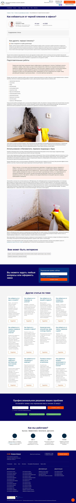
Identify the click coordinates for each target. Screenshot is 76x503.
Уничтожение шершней (11, 483)
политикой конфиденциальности (52, 276)
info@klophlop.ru (59, 3)
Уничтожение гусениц (27, 488)
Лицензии (24, 7)
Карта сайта (43, 464)
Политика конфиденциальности (28, 500)
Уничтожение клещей (11, 474)
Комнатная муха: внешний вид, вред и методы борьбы (46, 329)
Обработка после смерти (43, 471)
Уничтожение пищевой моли (12, 491)
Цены (19, 7)
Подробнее (13, 321)
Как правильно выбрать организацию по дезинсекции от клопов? (61, 362)
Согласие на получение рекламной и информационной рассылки (45, 500)
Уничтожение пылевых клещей (31, 253)
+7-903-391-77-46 (58, 1)
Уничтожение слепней (27, 486)
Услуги (14, 7)
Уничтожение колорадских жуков (29, 477)
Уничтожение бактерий (43, 472)
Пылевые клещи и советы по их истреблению (45, 360)
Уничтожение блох (10, 476)
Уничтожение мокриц (27, 471)
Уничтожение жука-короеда (12, 480)
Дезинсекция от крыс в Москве (44, 253)
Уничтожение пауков (27, 483)
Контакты (36, 7)
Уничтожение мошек (27, 482)
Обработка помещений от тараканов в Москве (17, 256)
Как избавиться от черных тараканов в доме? (61, 329)
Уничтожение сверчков (27, 479)
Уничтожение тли (26, 480)
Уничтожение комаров (11, 485)
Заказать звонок (69, 2)
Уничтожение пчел (10, 488)
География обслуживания (33, 464)
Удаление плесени (42, 474)
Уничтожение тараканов (11, 473)
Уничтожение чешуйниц (11, 489)
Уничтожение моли (10, 479)
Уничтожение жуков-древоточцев (29, 474)
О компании (9, 7)
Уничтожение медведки (27, 473)
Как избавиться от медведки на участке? (29, 300)
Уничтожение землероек (59, 475)
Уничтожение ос (10, 482)
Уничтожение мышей (59, 471)
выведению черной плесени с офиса (15, 242)
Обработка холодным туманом (28, 491)
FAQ (31, 7)
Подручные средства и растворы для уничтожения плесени (12, 362)
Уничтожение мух (10, 486)
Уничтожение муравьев (11, 477)
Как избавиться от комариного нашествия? (61, 300)
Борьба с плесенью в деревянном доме (15, 253)
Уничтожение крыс (58, 472)
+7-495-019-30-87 (58, 2)
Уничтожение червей (27, 476)
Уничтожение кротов (59, 474)
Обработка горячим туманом (28, 489)
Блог (28, 7)
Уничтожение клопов (11, 471)
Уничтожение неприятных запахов (45, 475)
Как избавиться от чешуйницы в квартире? (29, 360)
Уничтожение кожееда (27, 485)
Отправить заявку (54, 279)
